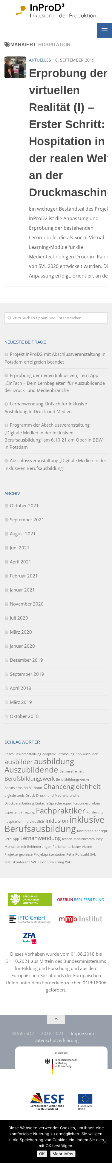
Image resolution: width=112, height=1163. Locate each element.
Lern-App (11, 839)
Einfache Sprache (48, 803)
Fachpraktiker (60, 810)
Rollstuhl (82, 854)
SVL (34, 862)
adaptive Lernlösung (58, 754)
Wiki (68, 862)
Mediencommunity (88, 839)
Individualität (34, 821)
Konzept (100, 831)
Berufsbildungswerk (29, 778)
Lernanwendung (40, 838)
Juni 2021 (20, 548)
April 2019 (20, 688)
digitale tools (14, 795)
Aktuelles (40, 60)
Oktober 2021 (24, 505)
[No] (105, 1142)
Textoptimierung (51, 862)
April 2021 (20, 562)
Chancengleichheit (72, 786)
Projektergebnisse (18, 854)
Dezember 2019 (26, 660)
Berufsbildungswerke (72, 779)
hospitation (13, 821)
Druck (30, 795)
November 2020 (27, 604)
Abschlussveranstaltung (22, 754)
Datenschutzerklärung (56, 1040)
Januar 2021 (22, 590)
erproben (92, 803)
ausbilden (90, 754)
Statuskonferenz (17, 862)
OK (42, 1153)
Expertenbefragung (19, 812)
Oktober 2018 (24, 716)
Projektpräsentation (49, 854)
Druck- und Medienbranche (57, 795)
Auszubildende (31, 769)
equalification (73, 803)
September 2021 (27, 519)
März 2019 (21, 702)
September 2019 (27, 674)
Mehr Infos (63, 1153)
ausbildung (54, 761)
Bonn (38, 788)
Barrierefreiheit (71, 771)
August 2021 (23, 534)
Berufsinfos (13, 788)
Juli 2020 (19, 618)
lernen (67, 839)
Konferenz (85, 831)
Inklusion (56, 820)
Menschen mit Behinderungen (27, 847)
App (79, 754)
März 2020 (21, 632)
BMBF (28, 788)
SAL (93, 854)
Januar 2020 (22, 646)
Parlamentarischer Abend (72, 847)
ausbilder (18, 761)
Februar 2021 (24, 576)
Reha (70, 854)
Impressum (82, 1033)
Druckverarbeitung (19, 803)
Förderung (95, 812)
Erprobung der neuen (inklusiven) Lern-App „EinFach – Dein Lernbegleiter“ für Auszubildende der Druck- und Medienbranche (54, 382)
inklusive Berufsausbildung (54, 824)
